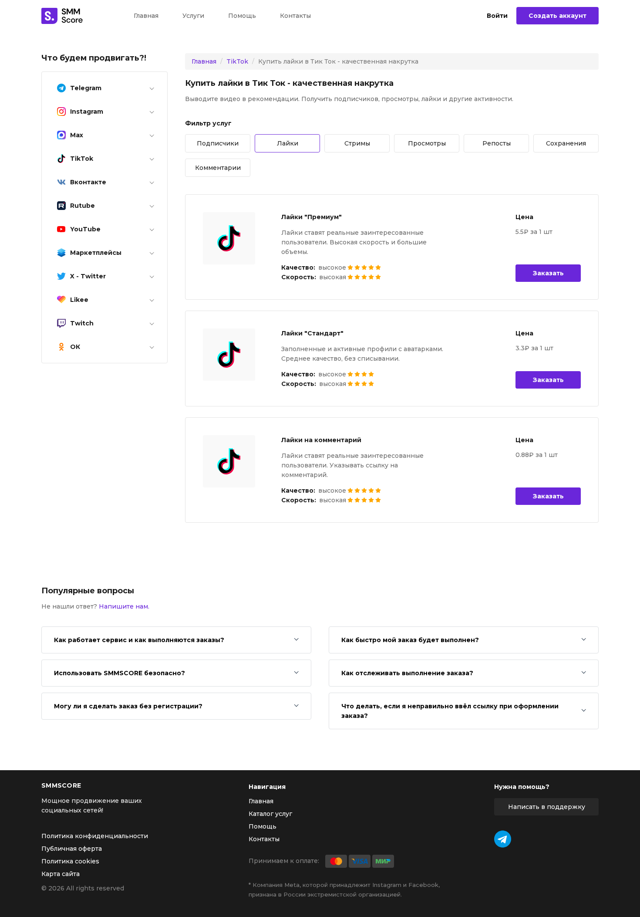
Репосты (496, 143)
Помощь (242, 16)
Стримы (357, 143)
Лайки (287, 143)
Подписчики (218, 143)
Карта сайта (60, 874)
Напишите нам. (124, 606)
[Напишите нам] (502, 839)
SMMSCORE (61, 785)
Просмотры (427, 143)
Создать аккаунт (557, 16)
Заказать (548, 273)
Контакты (295, 16)
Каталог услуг (270, 814)
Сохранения (566, 143)
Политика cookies (70, 861)
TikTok (237, 61)
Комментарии (218, 168)
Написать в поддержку (546, 807)
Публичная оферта (71, 849)
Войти (497, 16)
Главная (146, 16)
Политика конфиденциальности (94, 836)
